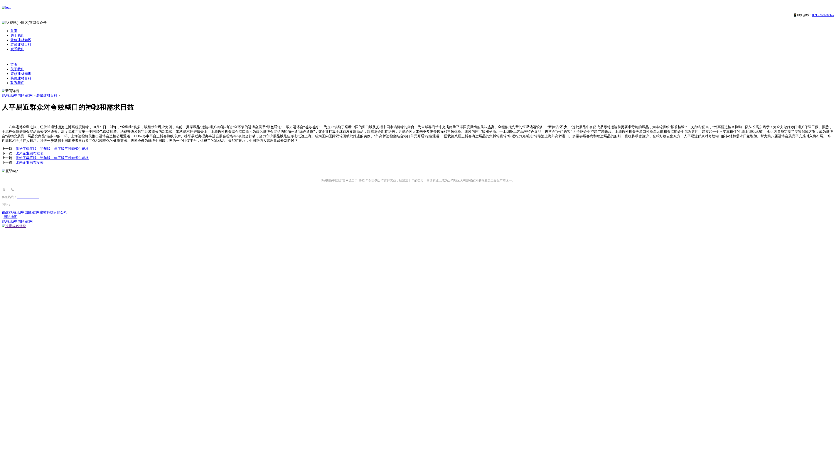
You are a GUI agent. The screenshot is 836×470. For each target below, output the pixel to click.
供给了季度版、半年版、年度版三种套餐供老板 (52, 149)
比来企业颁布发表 (30, 153)
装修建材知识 (20, 40)
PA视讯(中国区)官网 (17, 95)
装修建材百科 (20, 44)
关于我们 (17, 35)
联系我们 (17, 49)
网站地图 (10, 217)
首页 (13, 31)
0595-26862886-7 (823, 15)
